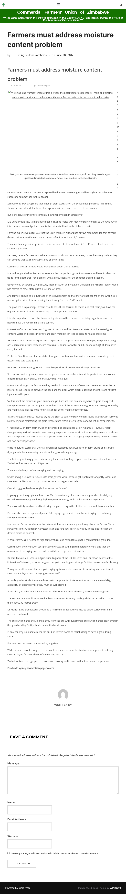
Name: (11, 802)
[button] (59, 5)
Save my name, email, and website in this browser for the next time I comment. (55, 853)
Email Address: (17, 819)
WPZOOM (115, 887)
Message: (13, 763)
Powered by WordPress (17, 887)
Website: (13, 836)
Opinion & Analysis (41, 85)
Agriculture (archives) (34, 55)
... (12, 55)
